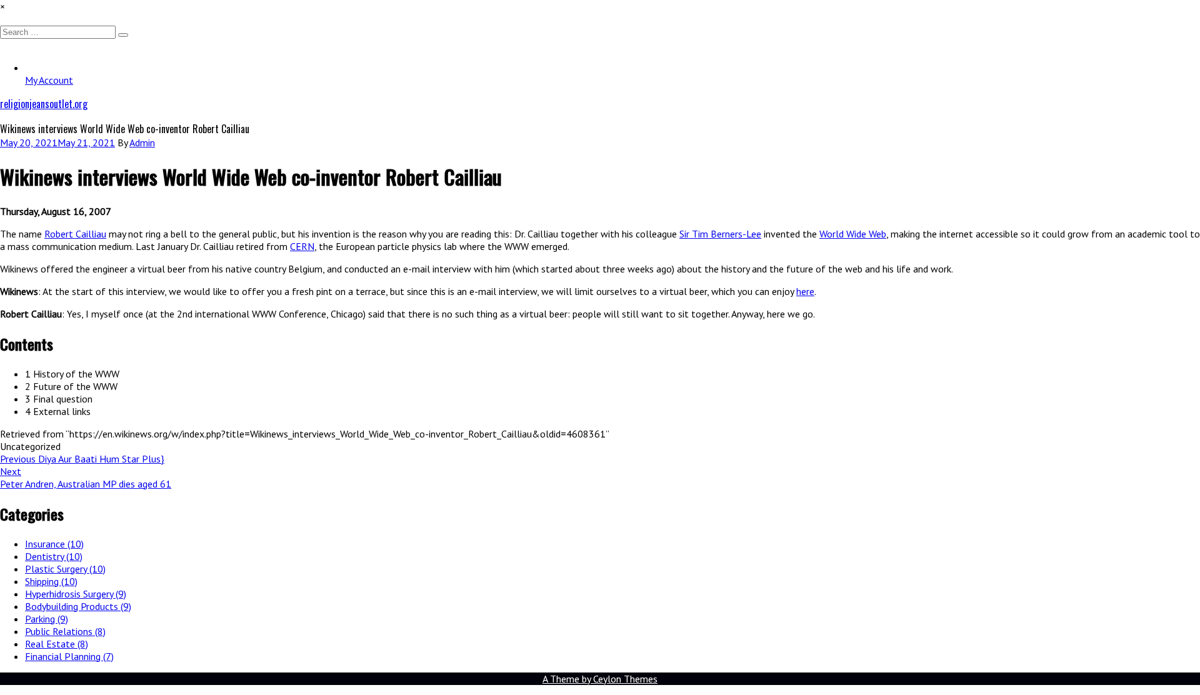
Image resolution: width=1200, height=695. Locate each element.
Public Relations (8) (65, 631)
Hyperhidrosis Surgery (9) (75, 594)
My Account (49, 80)
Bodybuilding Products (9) (78, 606)
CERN (302, 246)
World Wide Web (852, 234)
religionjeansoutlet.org (44, 103)
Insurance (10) (54, 544)
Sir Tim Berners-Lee (720, 234)
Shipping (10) (51, 581)
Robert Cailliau (75, 234)
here (805, 291)
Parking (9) (46, 618)
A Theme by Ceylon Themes (600, 678)
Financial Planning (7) (69, 656)
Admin (142, 142)
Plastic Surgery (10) (65, 568)
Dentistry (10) (53, 556)
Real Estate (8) (56, 644)
